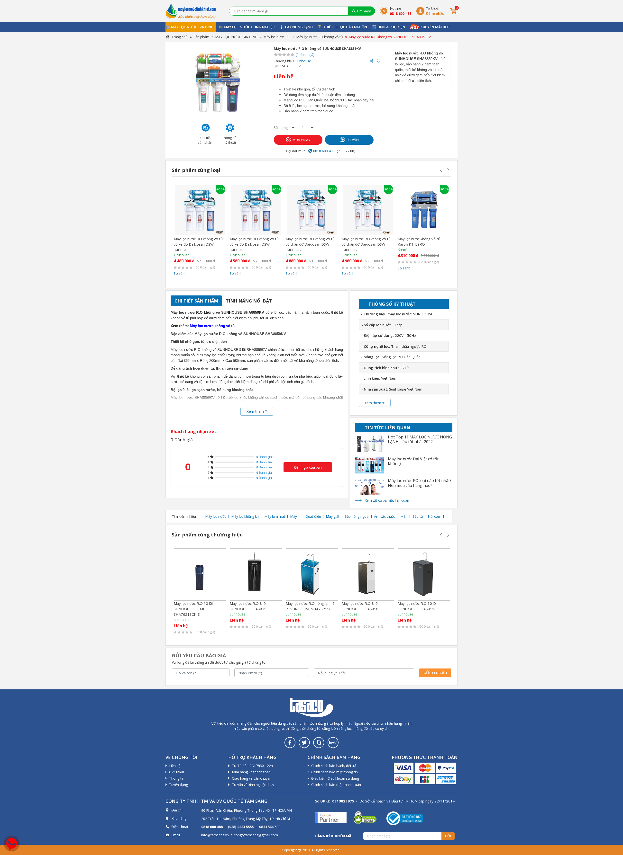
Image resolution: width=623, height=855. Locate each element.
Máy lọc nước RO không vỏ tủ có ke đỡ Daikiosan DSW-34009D (254, 244)
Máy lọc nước (215, 516)
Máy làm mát (274, 516)
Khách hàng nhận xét (193, 431)
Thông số (392, 304)
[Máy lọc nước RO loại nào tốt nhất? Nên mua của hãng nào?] (369, 486)
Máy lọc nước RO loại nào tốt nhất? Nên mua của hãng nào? (419, 483)
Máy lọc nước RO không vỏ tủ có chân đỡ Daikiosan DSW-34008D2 (310, 244)
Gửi (448, 836)
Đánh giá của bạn (308, 467)
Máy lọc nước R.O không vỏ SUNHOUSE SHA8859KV (390, 37)
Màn (403, 516)
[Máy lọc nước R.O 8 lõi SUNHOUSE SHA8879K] (256, 574)
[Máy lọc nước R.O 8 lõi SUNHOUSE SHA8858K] (368, 574)
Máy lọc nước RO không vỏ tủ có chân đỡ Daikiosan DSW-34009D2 (366, 244)
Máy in (295, 516)
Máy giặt (332, 516)
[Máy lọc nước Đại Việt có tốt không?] (369, 465)
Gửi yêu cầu (435, 672)
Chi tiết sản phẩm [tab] (196, 301)
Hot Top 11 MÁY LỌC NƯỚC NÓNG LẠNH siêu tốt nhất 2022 (420, 439)
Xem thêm (373, 403)
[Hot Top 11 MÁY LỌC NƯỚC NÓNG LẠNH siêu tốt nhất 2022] (369, 443)
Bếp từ (417, 516)
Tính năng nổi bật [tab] (249, 301)
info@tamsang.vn (215, 835)
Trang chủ (179, 37)
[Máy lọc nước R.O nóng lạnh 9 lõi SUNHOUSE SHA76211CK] (312, 574)
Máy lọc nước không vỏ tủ (212, 326)
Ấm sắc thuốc (384, 516)
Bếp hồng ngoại (356, 516)
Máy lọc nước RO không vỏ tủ (319, 37)
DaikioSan (182, 255)
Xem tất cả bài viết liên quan (387, 500)
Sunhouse (303, 61)
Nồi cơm (434, 516)
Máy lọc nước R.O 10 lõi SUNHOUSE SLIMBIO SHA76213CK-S (193, 609)
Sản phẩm (201, 37)
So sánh (180, 273)
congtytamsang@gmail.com (256, 835)
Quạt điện (313, 516)
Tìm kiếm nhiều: (184, 516)
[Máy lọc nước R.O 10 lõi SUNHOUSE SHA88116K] (424, 574)
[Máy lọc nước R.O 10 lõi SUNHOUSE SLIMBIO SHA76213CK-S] (200, 574)
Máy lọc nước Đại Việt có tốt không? (413, 461)
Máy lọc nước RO (276, 37)
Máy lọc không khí (245, 516)
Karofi (402, 249)
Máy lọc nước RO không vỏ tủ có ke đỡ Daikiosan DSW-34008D (198, 244)
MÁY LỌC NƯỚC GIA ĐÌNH (236, 37)
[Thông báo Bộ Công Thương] (404, 818)
